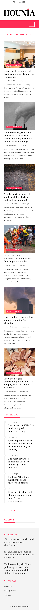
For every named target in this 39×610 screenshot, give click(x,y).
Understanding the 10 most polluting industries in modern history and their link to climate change (18, 137)
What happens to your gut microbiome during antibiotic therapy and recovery (20, 445)
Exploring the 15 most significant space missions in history (19, 480)
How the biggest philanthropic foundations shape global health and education (18, 383)
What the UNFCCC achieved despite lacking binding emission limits (17, 258)
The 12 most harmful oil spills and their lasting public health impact (17, 197)
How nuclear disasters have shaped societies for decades (19, 320)
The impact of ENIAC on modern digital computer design (21, 428)
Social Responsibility (14, 65)
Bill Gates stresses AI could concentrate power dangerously (19, 542)
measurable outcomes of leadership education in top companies (19, 74)
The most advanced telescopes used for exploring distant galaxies (18, 463)
